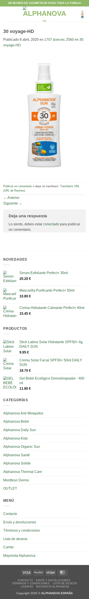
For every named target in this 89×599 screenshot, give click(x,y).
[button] (5, 14)
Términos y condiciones (21, 530)
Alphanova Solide (17, 463)
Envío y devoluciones (19, 522)
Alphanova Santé (16, 455)
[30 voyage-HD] (44, 115)
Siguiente (12, 203)
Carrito (8, 547)
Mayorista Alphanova (19, 555)
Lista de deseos (15, 539)
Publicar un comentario (17, 186)
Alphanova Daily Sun (19, 430)
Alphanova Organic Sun (21, 446)
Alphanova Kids (15, 438)
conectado (51, 224)
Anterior (11, 198)
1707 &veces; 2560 (59, 39)
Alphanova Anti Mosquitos (23, 413)
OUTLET (10, 488)
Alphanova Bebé (16, 421)
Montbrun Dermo (16, 480)
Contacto (10, 514)
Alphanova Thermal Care (22, 472)
